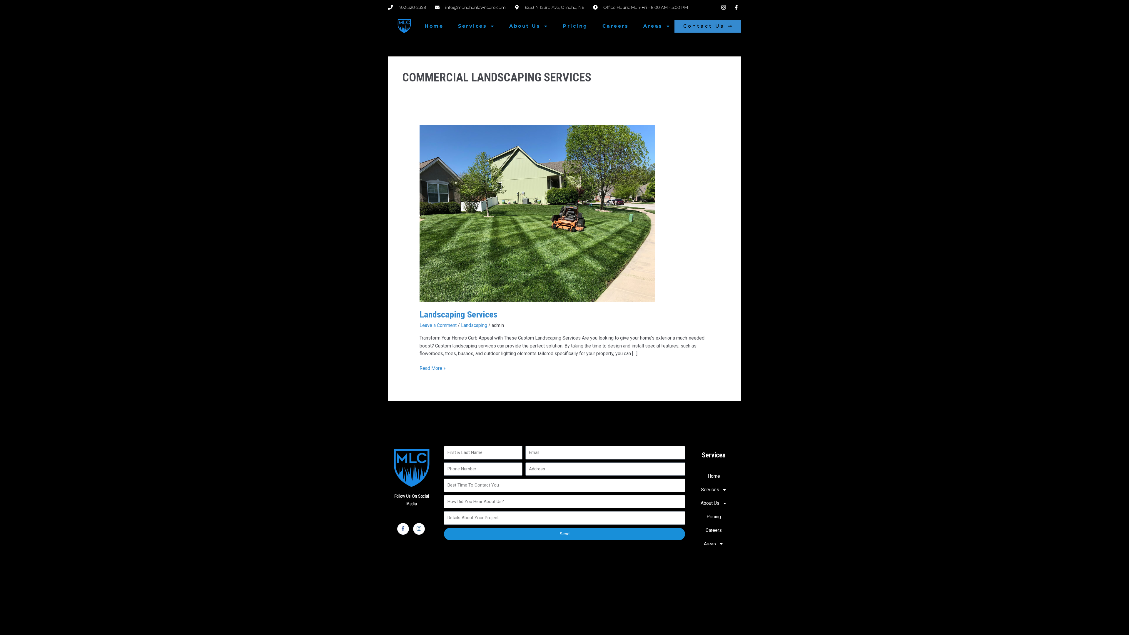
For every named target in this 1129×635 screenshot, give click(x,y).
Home (434, 26)
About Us (524, 26)
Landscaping (474, 325)
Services (472, 26)
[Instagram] (419, 529)
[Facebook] (403, 529)
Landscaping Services (458, 314)
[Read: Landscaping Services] (537, 213)
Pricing (575, 26)
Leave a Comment (438, 325)
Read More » (433, 368)
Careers (615, 26)
